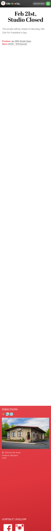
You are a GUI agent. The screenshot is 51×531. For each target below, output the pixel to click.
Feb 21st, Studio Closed (25, 17)
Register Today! (39, 3)
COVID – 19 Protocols (17, 44)
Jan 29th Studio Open (21, 41)
